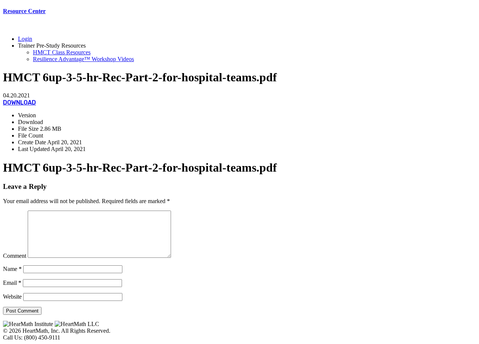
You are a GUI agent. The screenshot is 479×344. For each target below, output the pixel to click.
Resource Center (24, 11)
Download (19, 102)
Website (12, 296)
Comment (14, 256)
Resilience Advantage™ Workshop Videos (83, 59)
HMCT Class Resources (62, 52)
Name (12, 269)
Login (25, 39)
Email (12, 283)
